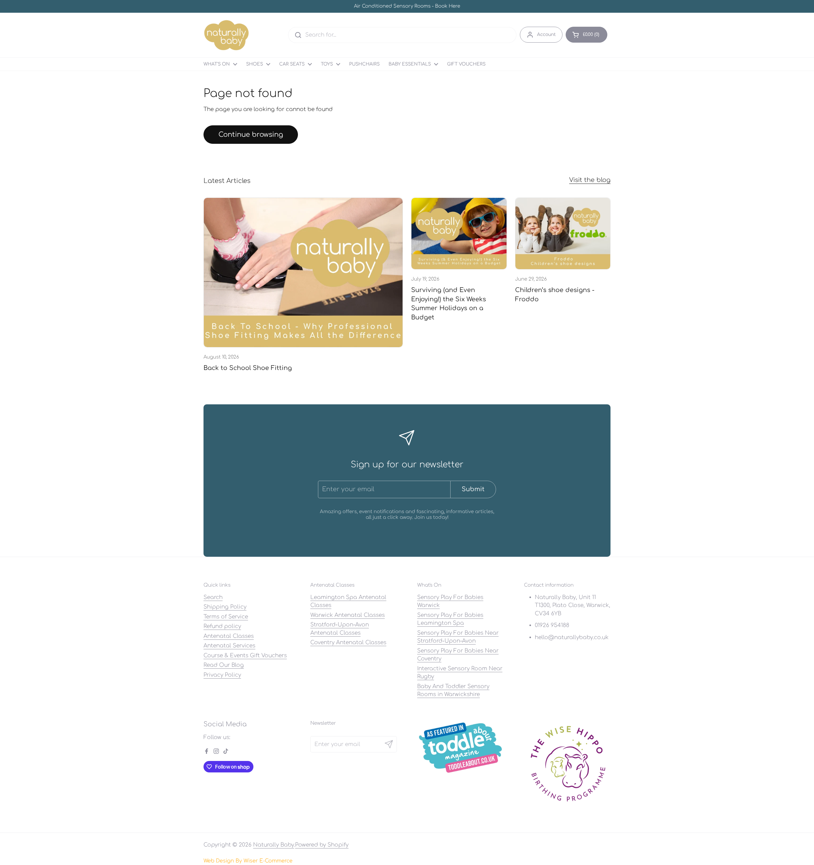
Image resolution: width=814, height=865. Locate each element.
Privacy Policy (222, 675)
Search (213, 597)
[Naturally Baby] (227, 35)
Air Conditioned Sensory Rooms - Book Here (407, 6)
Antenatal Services (229, 646)
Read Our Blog (224, 665)
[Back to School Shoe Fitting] (303, 272)
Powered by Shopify (321, 845)
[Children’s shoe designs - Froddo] (563, 233)
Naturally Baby (273, 845)
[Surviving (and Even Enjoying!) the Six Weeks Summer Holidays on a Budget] (459, 233)
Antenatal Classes (229, 636)
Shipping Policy (225, 607)
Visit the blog (589, 180)
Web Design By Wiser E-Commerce (248, 861)
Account (546, 34)
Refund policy (222, 626)
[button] (586, 35)
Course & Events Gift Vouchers (245, 655)
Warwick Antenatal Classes (347, 615)
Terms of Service (226, 617)
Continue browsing (250, 134)
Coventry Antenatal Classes (348, 642)
